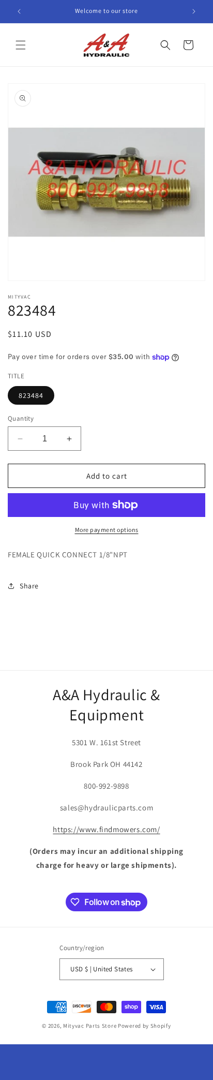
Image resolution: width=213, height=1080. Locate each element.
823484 (31, 395)
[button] (20, 45)
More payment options (107, 530)
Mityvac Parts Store (89, 1025)
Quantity (21, 418)
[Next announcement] (193, 11)
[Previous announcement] (19, 11)
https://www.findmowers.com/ (106, 829)
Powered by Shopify (144, 1025)
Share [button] (29, 585)
